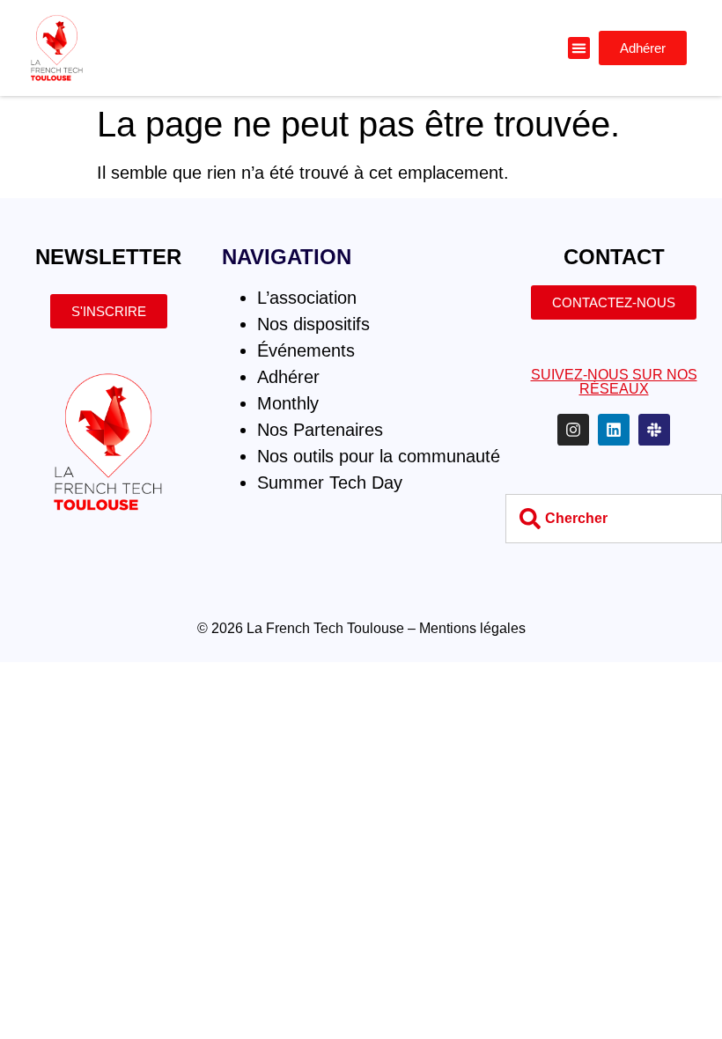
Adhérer (288, 377)
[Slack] (654, 430)
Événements (306, 350)
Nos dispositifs (313, 324)
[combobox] (613, 518)
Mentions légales (472, 628)
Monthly (288, 403)
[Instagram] (573, 430)
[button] (579, 48)
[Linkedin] (614, 430)
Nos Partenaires (320, 429)
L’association (307, 297)
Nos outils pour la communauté (378, 456)
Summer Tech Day (329, 482)
